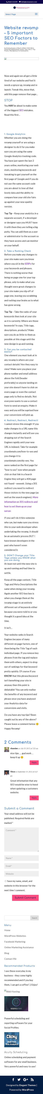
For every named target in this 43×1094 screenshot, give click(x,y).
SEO (30, 49)
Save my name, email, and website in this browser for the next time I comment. (19, 886)
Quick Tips (23, 49)
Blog (6, 953)
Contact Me (10, 958)
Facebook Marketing (14, 941)
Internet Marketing (11, 49)
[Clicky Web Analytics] (11, 1046)
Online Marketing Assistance (19, 947)
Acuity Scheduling (15, 1052)
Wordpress (13, 51)
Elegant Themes (27, 1085)
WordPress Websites (15, 935)
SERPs (28, 263)
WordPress (28, 1089)
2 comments (23, 51)
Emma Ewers (11, 48)
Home (7, 930)
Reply (34, 763)
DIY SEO (30, 48)
